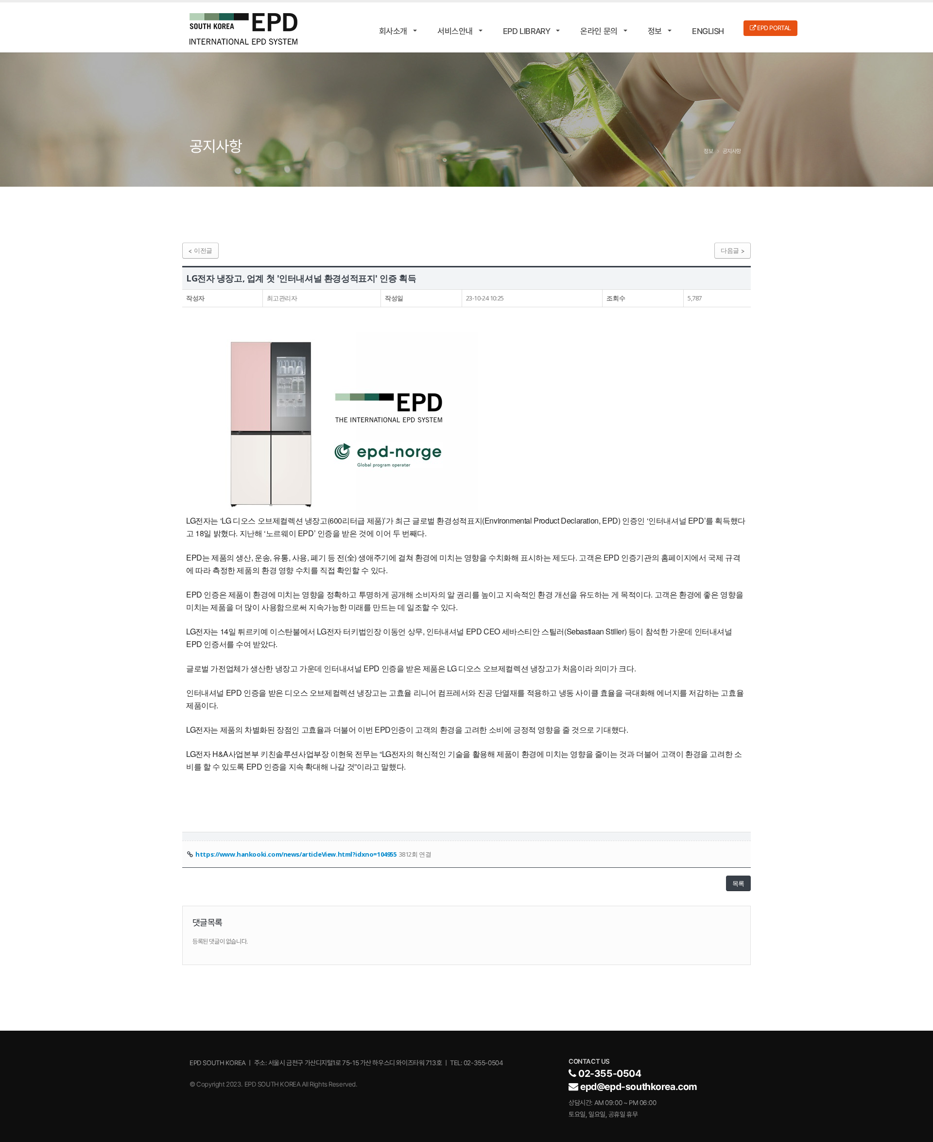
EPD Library (526, 31)
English (708, 31)
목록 (738, 883)
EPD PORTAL (773, 28)
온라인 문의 (598, 31)
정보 (655, 31)
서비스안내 (455, 31)
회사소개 (393, 31)
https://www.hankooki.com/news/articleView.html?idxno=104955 (295, 854)
